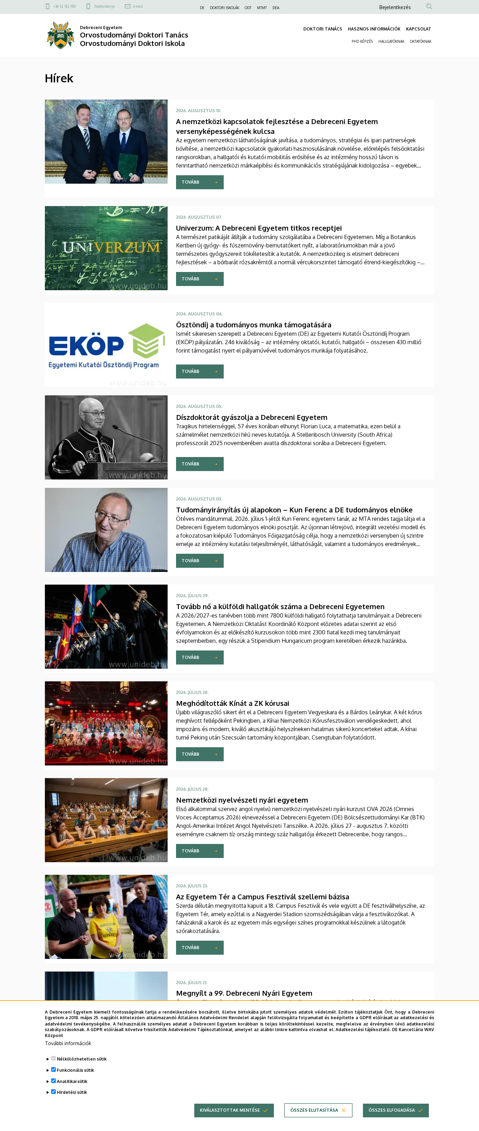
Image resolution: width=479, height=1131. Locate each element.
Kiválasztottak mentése (230, 1110)
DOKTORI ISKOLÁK (224, 8)
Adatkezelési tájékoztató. (363, 1029)
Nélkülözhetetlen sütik (82, 1059)
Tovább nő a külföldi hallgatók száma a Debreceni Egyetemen (280, 606)
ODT (248, 8)
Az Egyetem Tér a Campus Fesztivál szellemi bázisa (262, 896)
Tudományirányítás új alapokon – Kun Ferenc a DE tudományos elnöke (294, 509)
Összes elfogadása (392, 1110)
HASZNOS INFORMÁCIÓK (374, 29)
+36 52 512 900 (64, 6)
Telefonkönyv (104, 6)
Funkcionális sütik (75, 1070)
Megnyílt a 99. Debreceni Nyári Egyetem (244, 992)
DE (202, 8)
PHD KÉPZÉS (362, 41)
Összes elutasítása (314, 1110)
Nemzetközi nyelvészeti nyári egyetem (242, 799)
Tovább (190, 182)
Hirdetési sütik (72, 1092)
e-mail (138, 6)
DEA (275, 8)
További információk (68, 1043)
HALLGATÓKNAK (391, 41)
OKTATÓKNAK (420, 41)
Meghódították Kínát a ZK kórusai (232, 703)
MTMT (262, 8)
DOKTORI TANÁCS (322, 29)
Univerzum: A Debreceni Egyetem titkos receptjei (259, 227)
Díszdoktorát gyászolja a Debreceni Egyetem (252, 417)
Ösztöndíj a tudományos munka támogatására (253, 324)
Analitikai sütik (72, 1081)
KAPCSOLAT (418, 29)
